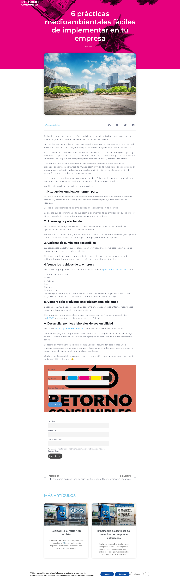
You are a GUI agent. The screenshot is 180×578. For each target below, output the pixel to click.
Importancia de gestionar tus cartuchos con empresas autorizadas (114, 534)
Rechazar (122, 574)
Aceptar (107, 574)
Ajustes (137, 574)
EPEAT (50, 318)
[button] (109, 125)
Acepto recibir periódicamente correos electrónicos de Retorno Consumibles (77, 398)
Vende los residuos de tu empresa (70, 264)
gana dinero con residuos (115, 269)
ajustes (91, 575)
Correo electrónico (56, 388)
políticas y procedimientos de (69, 328)
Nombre (51, 370)
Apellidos (52, 379)
